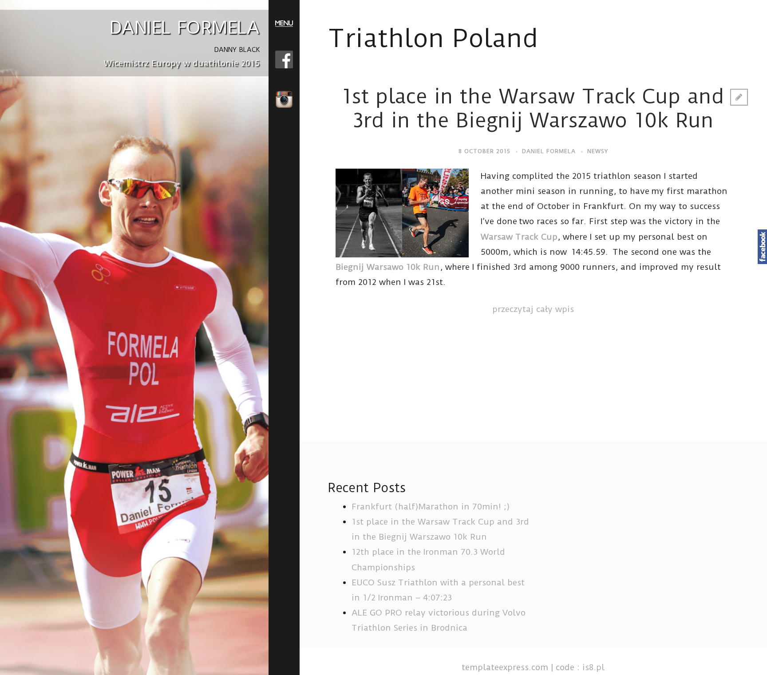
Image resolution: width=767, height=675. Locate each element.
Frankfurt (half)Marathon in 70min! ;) (431, 506)
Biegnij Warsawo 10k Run (388, 267)
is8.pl (593, 667)
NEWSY (597, 151)
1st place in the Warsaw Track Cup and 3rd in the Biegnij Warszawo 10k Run (533, 108)
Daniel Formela (549, 151)
